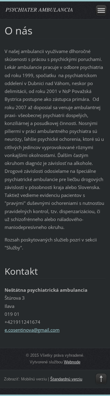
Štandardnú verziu (66, 379)
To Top (101, 379)
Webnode (72, 362)
